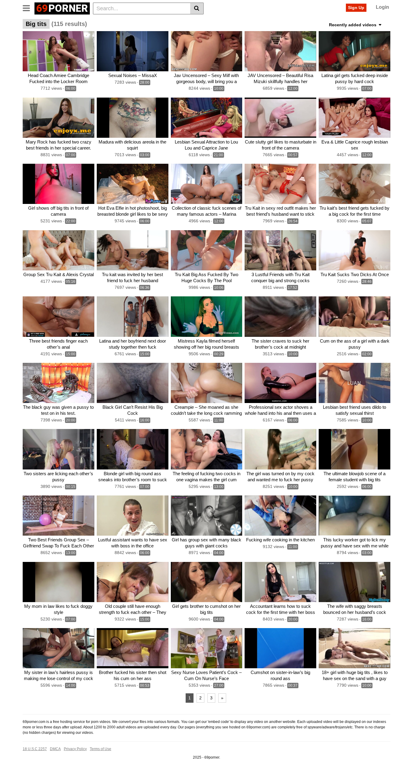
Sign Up (356, 7)
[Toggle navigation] (28, 7)
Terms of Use (100, 749)
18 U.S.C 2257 (35, 749)
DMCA (55, 749)
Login (382, 7)
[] (197, 8)
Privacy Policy (75, 749)
